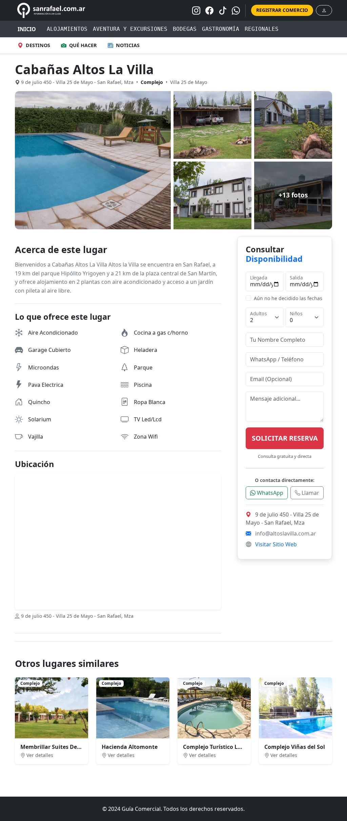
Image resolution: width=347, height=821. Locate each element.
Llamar (309, 493)
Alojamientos (67, 29)
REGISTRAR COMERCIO (282, 10)
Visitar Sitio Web (276, 544)
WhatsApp (269, 493)
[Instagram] (196, 10)
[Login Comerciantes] (324, 10)
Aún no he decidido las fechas (288, 298)
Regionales (262, 29)
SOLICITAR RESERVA (285, 438)
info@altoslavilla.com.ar (285, 533)
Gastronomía (220, 29)
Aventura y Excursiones (130, 29)
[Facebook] (209, 10)
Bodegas (185, 29)
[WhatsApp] (236, 10)
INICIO (27, 29)
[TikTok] (223, 10)
